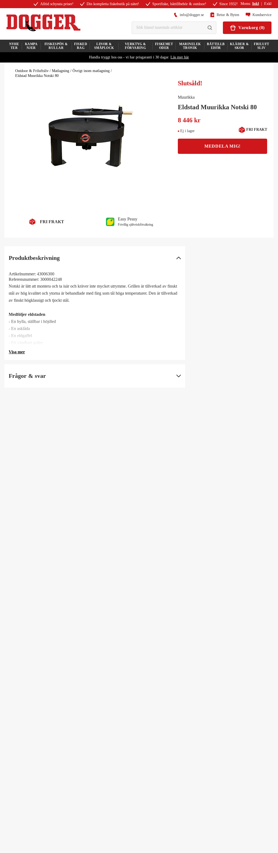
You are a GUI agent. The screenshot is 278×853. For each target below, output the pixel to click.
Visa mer (17, 352)
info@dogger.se (192, 15)
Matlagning (60, 71)
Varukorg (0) (251, 27)
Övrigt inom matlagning (91, 71)
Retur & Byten (228, 15)
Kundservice (261, 15)
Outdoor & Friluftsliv (32, 71)
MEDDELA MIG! (222, 146)
